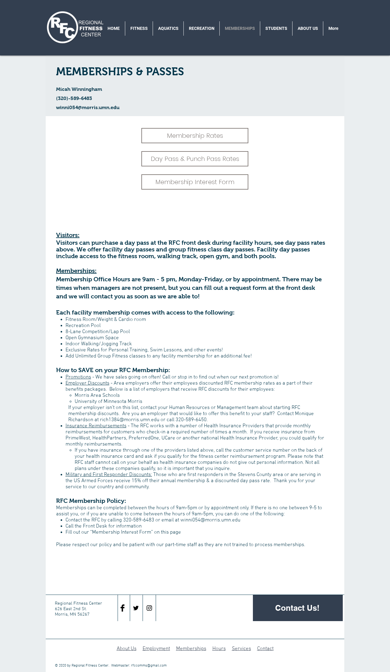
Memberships (191, 649)
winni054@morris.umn (205, 520)
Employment (156, 649)
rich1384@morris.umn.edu (129, 420)
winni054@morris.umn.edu (87, 107)
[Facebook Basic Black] (122, 608)
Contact (265, 649)
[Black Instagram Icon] (149, 608)
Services (241, 649)
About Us (126, 649)
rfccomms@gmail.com (149, 665)
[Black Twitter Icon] (136, 608)
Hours (219, 649)
